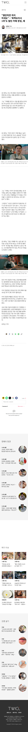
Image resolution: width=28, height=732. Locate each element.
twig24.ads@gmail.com (16, 721)
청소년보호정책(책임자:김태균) (12, 718)
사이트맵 (19, 718)
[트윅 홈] (5, 2)
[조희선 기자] (3, 27)
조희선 (7, 26)
